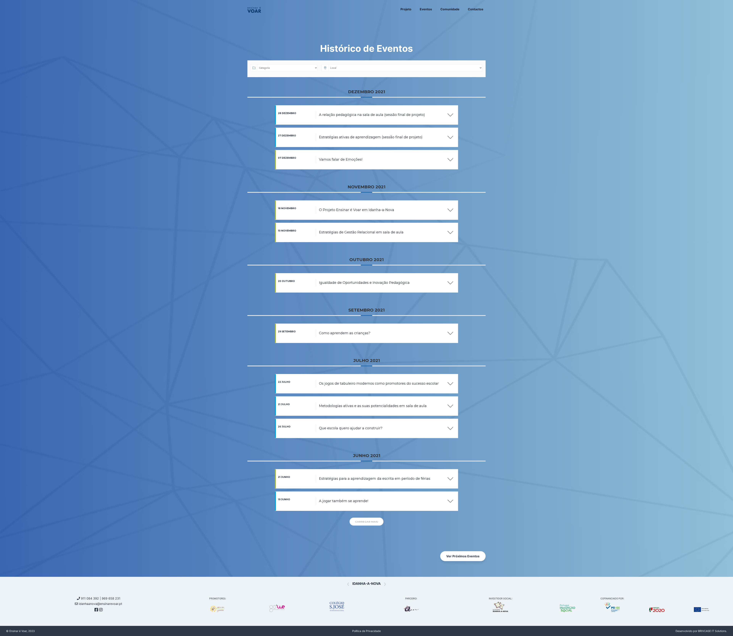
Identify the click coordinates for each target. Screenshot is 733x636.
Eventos (426, 9)
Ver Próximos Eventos (463, 556)
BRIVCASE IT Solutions (712, 631)
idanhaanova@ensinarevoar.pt (100, 604)
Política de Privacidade (366, 631)
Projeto (405, 9)
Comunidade (449, 9)
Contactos (475, 9)
